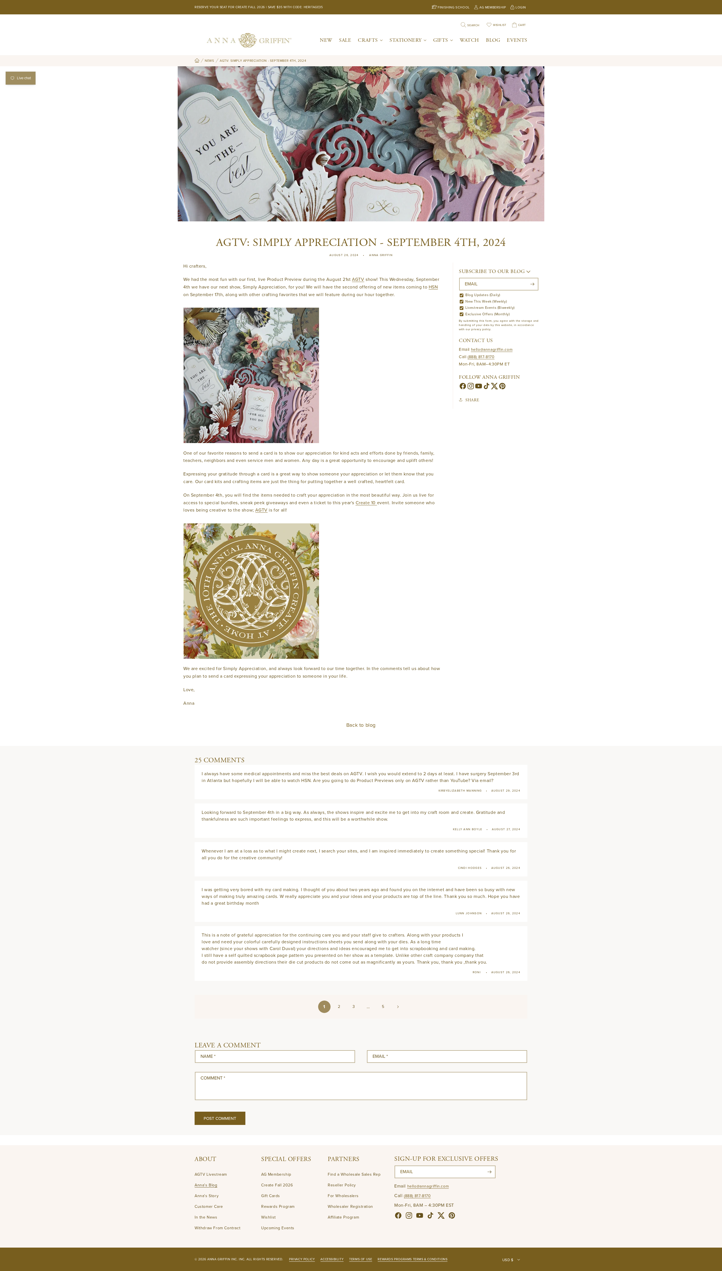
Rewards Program (278, 1206)
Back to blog (361, 725)
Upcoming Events (277, 1228)
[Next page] (397, 1007)
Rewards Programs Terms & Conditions (412, 1259)
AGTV (358, 279)
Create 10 (366, 503)
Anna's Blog (206, 1185)
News (209, 61)
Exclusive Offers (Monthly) (487, 314)
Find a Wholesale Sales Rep (354, 1175)
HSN (433, 287)
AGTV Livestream (211, 1175)
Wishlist (268, 1217)
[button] (370, 40)
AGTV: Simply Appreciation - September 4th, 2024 (263, 61)
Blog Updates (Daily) (482, 295)
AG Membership (276, 1175)
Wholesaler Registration (350, 1206)
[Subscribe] (532, 284)
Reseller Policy (342, 1185)
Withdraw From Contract (217, 1228)
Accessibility (332, 1259)
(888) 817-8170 (481, 356)
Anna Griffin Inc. (222, 1259)
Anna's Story (207, 1196)
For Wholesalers (343, 1196)
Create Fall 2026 (277, 1185)
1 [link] (324, 1007)
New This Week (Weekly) (486, 301)
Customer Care (209, 1206)
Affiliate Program (343, 1217)
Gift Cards (270, 1196)
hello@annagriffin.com (492, 349)
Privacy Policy (302, 1259)
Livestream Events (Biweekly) (490, 308)
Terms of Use (360, 1259)
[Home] (197, 60)
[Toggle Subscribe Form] (528, 271)
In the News (206, 1217)
